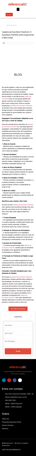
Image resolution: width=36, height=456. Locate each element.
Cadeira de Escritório (19, 106)
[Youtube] (9, 380)
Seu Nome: (9, 325)
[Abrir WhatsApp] (31, 451)
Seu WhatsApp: (10, 341)
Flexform (29, 106)
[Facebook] (15, 380)
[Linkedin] (4, 380)
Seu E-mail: (9, 333)
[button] (18, 9)
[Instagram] (20, 380)
